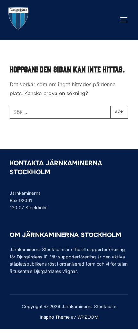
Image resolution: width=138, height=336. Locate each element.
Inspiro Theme (55, 317)
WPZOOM (87, 317)
